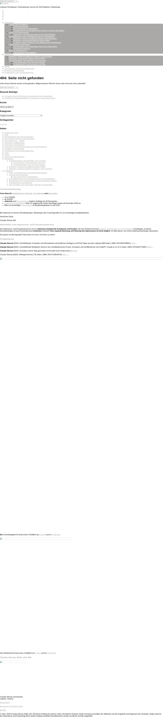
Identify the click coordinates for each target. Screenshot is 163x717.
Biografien (52, 193)
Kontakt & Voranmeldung (14, 71)
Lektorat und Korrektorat (18, 25)
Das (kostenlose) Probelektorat (25, 29)
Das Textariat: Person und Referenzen (19, 69)
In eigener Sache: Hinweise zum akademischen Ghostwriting (37, 43)
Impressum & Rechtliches (14, 145)
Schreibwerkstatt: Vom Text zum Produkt (29, 63)
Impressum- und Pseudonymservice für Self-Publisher (34, 35)
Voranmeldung (22, 201)
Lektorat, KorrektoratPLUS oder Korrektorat (116, 229)
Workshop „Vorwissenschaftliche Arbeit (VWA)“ (31, 41)
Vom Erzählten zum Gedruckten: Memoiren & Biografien (35, 47)
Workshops (8, 55)
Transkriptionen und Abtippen (24, 53)
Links (6, 153)
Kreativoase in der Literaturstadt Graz (19, 73)
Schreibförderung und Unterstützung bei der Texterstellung (32, 37)
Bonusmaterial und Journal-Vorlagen (18, 137)
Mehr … (135, 243)
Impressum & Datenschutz (11, 706)
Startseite (4, 703)
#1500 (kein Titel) (11, 133)
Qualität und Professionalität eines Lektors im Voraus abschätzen (38, 31)
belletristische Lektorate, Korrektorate (28, 193)
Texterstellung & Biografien (19, 45)
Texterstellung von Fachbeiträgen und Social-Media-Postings (33, 181)
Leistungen (8, 23)
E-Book (42, 535)
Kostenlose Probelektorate (15, 203)
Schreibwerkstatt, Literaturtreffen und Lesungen (27, 61)
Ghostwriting (3, 124)
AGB (6, 135)
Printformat (56, 535)
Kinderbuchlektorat (20, 27)
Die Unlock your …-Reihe (14, 141)
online (73, 251)
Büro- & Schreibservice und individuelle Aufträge (28, 173)
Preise (7, 67)
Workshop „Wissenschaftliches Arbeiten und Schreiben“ (35, 39)
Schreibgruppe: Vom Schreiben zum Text (29, 65)
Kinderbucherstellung (21, 49)
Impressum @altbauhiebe (14, 143)
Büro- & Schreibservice (18, 51)
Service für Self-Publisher (19, 33)
